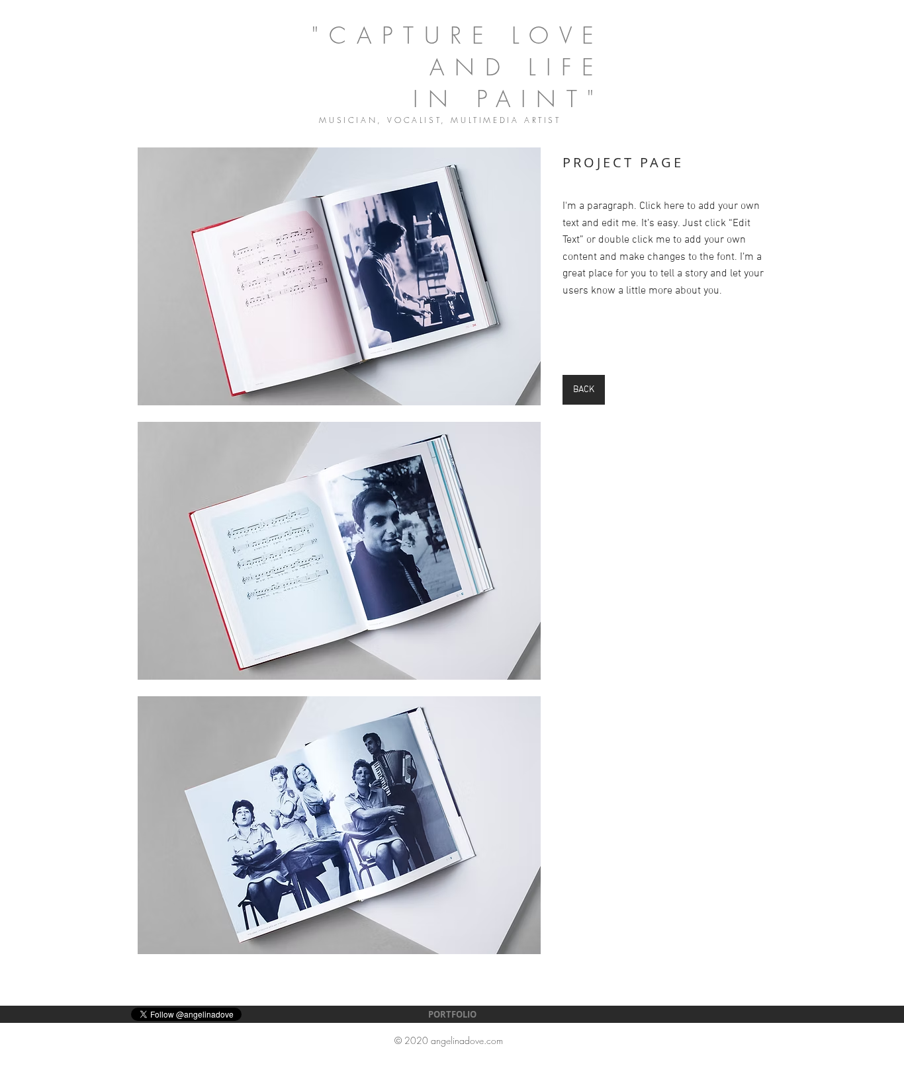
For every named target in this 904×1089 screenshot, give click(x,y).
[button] (339, 276)
